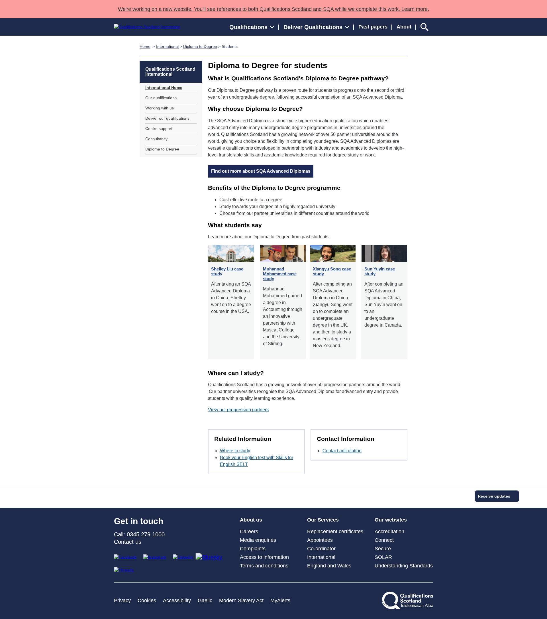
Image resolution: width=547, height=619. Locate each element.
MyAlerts (280, 600)
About (404, 27)
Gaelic (205, 600)
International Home (163, 87)
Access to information (264, 557)
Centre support (158, 128)
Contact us (127, 542)
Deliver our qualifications (167, 118)
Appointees (320, 540)
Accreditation (389, 531)
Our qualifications (161, 97)
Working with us (159, 108)
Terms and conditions (264, 566)
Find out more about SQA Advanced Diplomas (261, 171)
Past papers (372, 27)
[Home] (147, 27)
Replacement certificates (335, 531)
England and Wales (329, 566)
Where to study (235, 450)
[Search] (424, 27)
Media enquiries (258, 540)
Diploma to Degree (200, 46)
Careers (249, 531)
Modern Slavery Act (241, 600)
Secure (383, 548)
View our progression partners (238, 409)
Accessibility (177, 600)
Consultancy (156, 139)
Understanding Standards (404, 566)
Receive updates (494, 496)
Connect (384, 540)
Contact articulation (342, 450)
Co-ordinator (321, 548)
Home (145, 46)
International (167, 46)
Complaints (253, 548)
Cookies (147, 600)
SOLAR (383, 557)
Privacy (122, 600)
